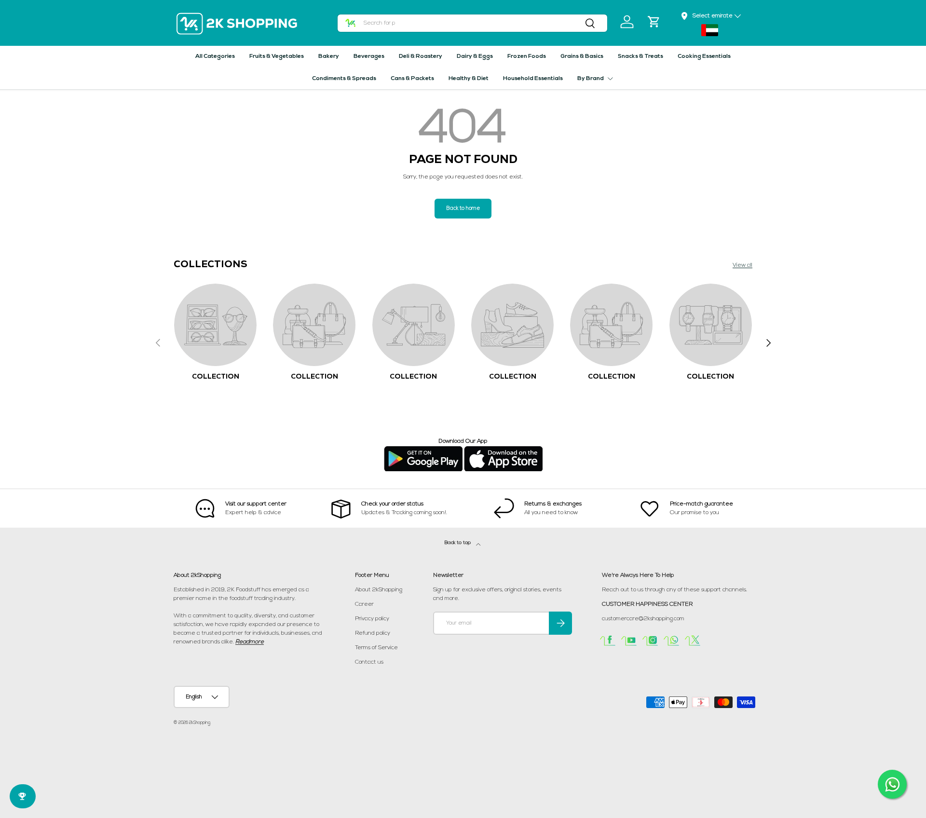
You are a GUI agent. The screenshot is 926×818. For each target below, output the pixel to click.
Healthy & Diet (469, 79)
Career (364, 604)
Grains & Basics (581, 56)
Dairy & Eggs (475, 56)
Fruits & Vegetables (276, 56)
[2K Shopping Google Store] (423, 450)
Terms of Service (376, 648)
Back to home (463, 208)
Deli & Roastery (420, 56)
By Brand (590, 79)
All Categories (215, 56)
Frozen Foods (526, 56)
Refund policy (372, 633)
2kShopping (199, 723)
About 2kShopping (378, 590)
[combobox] (473, 23)
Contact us (369, 662)
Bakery (328, 56)
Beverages (369, 56)
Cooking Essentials (704, 56)
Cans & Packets (412, 79)
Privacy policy (372, 619)
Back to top (458, 542)
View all (742, 265)
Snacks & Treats (640, 56)
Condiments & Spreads (344, 79)
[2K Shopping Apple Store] (503, 450)
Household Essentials (533, 79)
